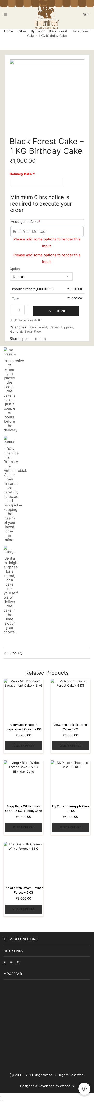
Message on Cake (33, 221)
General (16, 331)
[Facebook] (22, 339)
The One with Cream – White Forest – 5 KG (23, 890)
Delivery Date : (22, 174)
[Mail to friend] (31, 339)
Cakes (22, 31)
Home (8, 31)
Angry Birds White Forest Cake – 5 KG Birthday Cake (23, 808)
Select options (23, 745)
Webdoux (67, 1086)
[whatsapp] (40, 339)
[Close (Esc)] (0, 1096)
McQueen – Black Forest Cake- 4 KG (71, 727)
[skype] (44, 339)
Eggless (67, 327)
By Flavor (38, 31)
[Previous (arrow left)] (0, 1100)
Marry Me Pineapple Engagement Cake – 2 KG (23, 727)
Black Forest (58, 31)
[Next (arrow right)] (2, 1100)
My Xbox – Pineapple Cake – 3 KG (70, 808)
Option (15, 269)
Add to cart (58, 311)
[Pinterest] (27, 339)
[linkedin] (36, 339)
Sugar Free (32, 331)
